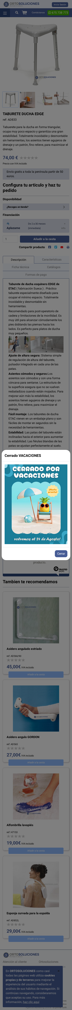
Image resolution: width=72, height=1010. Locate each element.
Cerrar (61, 553)
